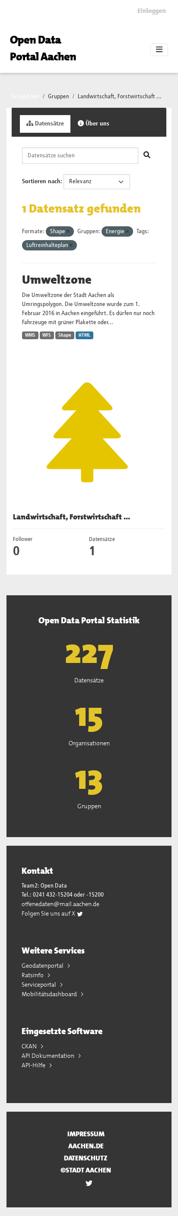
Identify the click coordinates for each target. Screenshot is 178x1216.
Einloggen (151, 10)
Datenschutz (86, 1158)
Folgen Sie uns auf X (49, 913)
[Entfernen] (68, 231)
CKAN (30, 1046)
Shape (64, 335)
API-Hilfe (34, 1065)
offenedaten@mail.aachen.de (60, 904)
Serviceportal (39, 984)
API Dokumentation (49, 1056)
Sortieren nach (41, 181)
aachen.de (86, 1145)
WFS (46, 335)
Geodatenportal (43, 965)
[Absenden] (147, 155)
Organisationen (89, 743)
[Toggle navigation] (159, 50)
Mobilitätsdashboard (50, 994)
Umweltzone (57, 280)
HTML (84, 335)
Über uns (96, 124)
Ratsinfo (33, 975)
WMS (30, 335)
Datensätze (48, 124)
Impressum (86, 1133)
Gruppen (58, 97)
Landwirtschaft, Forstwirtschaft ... (120, 97)
